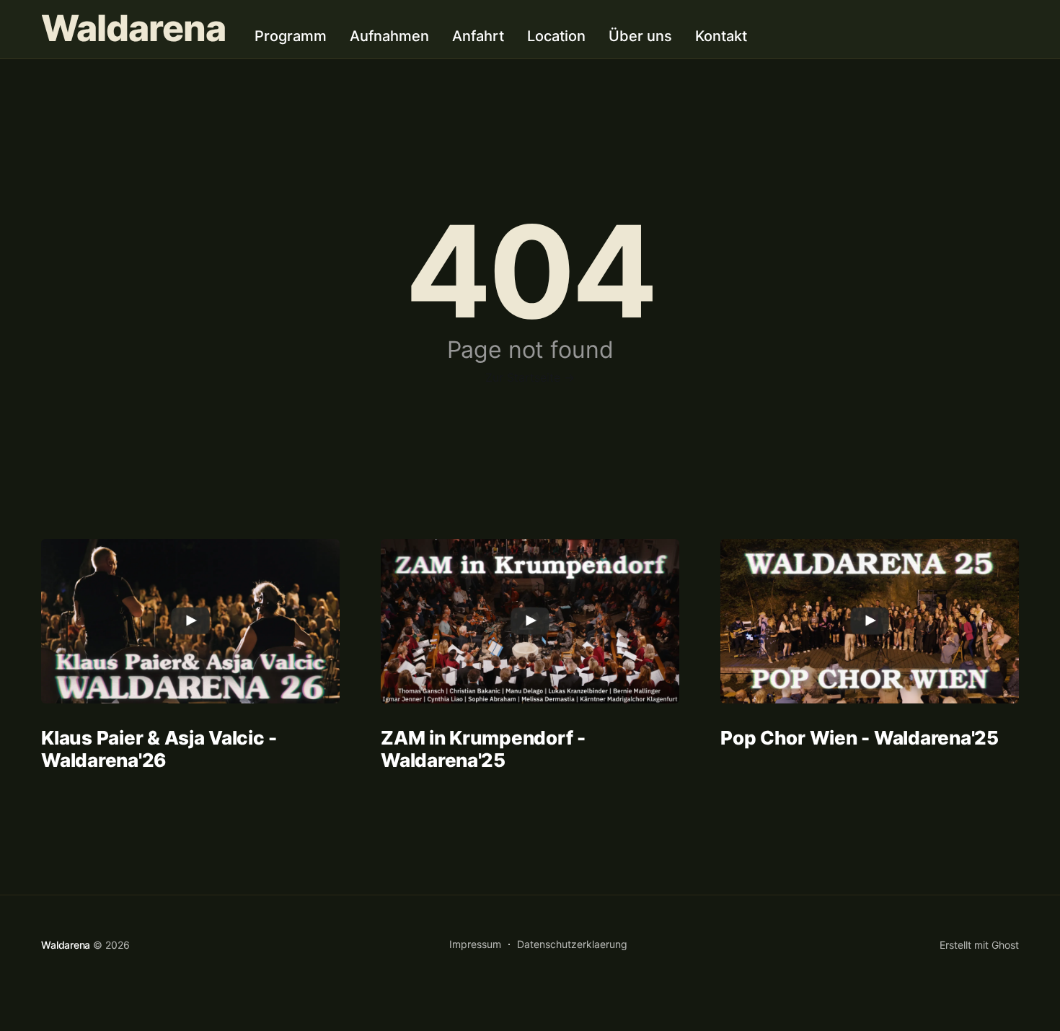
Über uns (640, 36)
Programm (291, 36)
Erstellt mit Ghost (979, 945)
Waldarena (133, 28)
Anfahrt (478, 36)
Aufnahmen (389, 36)
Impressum (475, 944)
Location (556, 36)
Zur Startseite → (530, 377)
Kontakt (721, 36)
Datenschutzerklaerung (572, 944)
